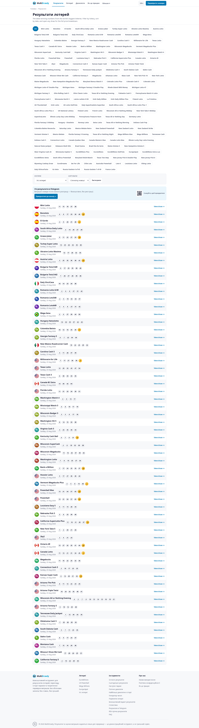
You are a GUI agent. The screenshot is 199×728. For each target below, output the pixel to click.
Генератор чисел (115, 695)
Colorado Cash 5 (132, 81)
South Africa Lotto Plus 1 (137, 105)
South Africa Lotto (116, 105)
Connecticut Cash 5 (80, 64)
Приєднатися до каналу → (46, 196)
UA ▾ (141, 3)
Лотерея (37, 176)
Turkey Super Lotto (119, 29)
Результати (58, 3)
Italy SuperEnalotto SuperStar (93, 105)
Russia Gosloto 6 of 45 (71, 169)
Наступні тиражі (115, 686)
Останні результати (116, 680)
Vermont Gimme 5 (41, 134)
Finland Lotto (83, 111)
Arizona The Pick (117, 64)
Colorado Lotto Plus (114, 81)
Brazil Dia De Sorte (96, 146)
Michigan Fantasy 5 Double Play (91, 87)
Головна (33, 9)
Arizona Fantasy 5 (72, 70)
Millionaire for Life (141, 40)
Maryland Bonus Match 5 (93, 81)
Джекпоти (80, 3)
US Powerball (84, 683)
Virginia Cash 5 (80, 52)
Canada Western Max (97, 140)
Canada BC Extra (55, 46)
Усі (35, 29)
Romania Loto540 (114, 35)
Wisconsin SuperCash (42, 52)
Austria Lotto (158, 29)
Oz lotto (55, 169)
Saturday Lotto (65, 128)
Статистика (113, 705)
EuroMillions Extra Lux (151, 152)
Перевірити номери (156, 3)
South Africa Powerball (62, 158)
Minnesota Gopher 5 (64, 152)
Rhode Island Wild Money (118, 87)
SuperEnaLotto (40, 117)
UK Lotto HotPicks (70, 105)
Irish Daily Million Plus (119, 99)
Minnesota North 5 (62, 99)
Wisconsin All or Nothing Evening (47, 70)
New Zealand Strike (145, 128)
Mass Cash (126, 76)
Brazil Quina (80, 146)
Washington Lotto (103, 46)
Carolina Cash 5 (123, 40)
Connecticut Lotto (57, 140)
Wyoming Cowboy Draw (43, 163)
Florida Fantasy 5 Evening (79, 134)
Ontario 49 (154, 58)
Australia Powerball (103, 163)
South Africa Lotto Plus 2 (44, 111)
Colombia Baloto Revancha (44, 128)
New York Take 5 (40, 64)
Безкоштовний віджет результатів (122, 702)
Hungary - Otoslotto (66, 122)
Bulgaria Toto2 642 (60, 35)
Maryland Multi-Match (84, 158)
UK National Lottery (65, 111)
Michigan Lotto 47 (139, 87)
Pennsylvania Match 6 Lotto (147, 93)
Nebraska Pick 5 (100, 58)
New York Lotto (158, 76)
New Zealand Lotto (126, 128)
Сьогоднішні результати (118, 683)
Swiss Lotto (97, 122)
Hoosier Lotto (71, 46)
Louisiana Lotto (131, 163)
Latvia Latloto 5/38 (81, 99)
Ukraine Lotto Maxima (140, 29)
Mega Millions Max (125, 134)
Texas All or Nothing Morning (117, 122)
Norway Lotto (83, 122)
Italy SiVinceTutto (41, 169)
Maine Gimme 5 (114, 146)
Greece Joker (103, 29)
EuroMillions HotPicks (116, 152)
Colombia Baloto (60, 40)
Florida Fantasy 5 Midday (44, 122)
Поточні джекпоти (116, 689)
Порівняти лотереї (116, 699)
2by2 (53, 64)
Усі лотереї (83, 692)
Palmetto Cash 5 (125, 93)
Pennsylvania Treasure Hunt (90, 117)
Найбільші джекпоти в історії (120, 692)
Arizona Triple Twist (136, 64)
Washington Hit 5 (97, 52)
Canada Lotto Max (117, 140)
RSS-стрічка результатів (118, 711)
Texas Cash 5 (39, 46)
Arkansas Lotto (111, 76)
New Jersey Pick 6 (148, 158)
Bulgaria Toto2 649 (41, 35)
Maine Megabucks (41, 81)
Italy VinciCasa (77, 35)
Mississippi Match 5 (135, 52)
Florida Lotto (39, 58)
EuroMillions (83, 680)
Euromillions (98, 152)
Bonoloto (56, 29)
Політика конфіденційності (149, 683)
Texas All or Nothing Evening (103, 93)
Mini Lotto (45, 29)
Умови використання (147, 680)
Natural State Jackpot (42, 146)
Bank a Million (86, 46)
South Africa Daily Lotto (84, 29)
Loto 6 (118, 163)
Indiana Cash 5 (40, 140)
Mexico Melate (58, 134)
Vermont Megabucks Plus (146, 46)
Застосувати (96, 180)
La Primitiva (151, 99)
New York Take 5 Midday (146, 111)
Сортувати (72, 176)
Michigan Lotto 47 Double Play (46, 87)
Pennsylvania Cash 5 (42, 99)
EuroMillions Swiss (41, 158)
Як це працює (94, 3)
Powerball (68, 58)
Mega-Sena (147, 35)
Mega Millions (142, 134)
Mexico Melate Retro (83, 128)
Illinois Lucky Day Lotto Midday (62, 117)
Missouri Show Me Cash (59, 76)
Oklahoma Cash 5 (113, 70)
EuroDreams (62, 163)
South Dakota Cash (131, 70)
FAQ (110, 714)
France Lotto (110, 169)
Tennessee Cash (158, 134)
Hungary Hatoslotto (42, 40)
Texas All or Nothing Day (115, 117)
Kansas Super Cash (99, 64)
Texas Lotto (156, 40)
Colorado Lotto (149, 81)
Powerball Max (54, 58)
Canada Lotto (140, 58)
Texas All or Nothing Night (103, 134)
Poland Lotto (138, 99)
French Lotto (97, 111)
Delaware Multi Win (63, 146)
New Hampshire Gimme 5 (134, 146)
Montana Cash (40, 76)
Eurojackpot (133, 152)
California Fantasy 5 (80, 76)
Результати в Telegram (117, 708)
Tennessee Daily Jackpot (92, 70)
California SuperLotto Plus (121, 58)
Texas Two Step (103, 158)
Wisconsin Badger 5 (116, 52)
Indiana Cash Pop (140, 122)
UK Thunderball (40, 105)
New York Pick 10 (141, 76)
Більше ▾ (106, 3)
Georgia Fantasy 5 (78, 40)
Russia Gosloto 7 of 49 (92, 169)
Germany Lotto (135, 117)
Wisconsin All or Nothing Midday (119, 111)
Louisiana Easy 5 (83, 58)
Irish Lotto (55, 105)
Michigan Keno (68, 87)
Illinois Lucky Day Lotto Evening (141, 140)
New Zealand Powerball (105, 128)
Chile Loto (88, 163)
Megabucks (64, 64)
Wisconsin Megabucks (123, 46)
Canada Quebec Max (77, 140)
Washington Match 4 (156, 52)
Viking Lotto (146, 163)
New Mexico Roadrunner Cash (101, 40)
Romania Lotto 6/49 (95, 35)
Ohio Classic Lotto (80, 93)
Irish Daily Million (100, 99)
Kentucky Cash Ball (62, 52)
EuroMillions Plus (82, 152)
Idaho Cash (147, 70)
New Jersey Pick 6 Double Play (125, 158)
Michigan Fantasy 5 (42, 93)
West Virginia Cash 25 (42, 152)
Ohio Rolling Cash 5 (61, 93)
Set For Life (75, 163)
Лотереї (69, 3)
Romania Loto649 (132, 35)
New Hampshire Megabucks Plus (66, 81)
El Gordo (67, 29)
